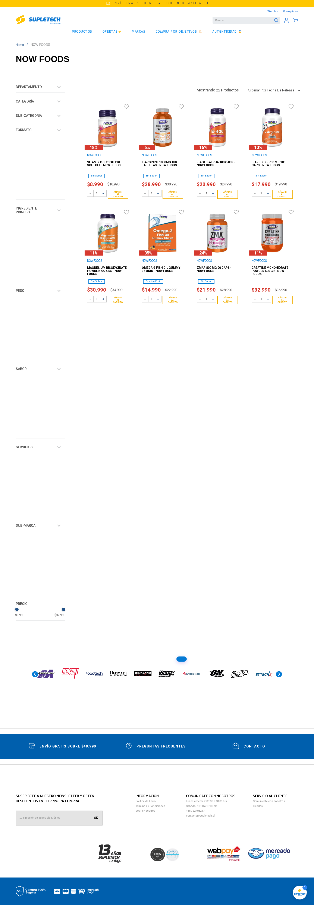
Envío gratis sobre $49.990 (68, 746)
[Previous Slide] (35, 676)
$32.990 (59, 231)
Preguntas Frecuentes (161, 746)
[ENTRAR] (286, 20)
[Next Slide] (279, 676)
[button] (157, 3)
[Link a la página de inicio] (21, 44)
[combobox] (246, 20)
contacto (254, 746)
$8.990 (19, 231)
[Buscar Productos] (277, 20)
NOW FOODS (40, 45)
